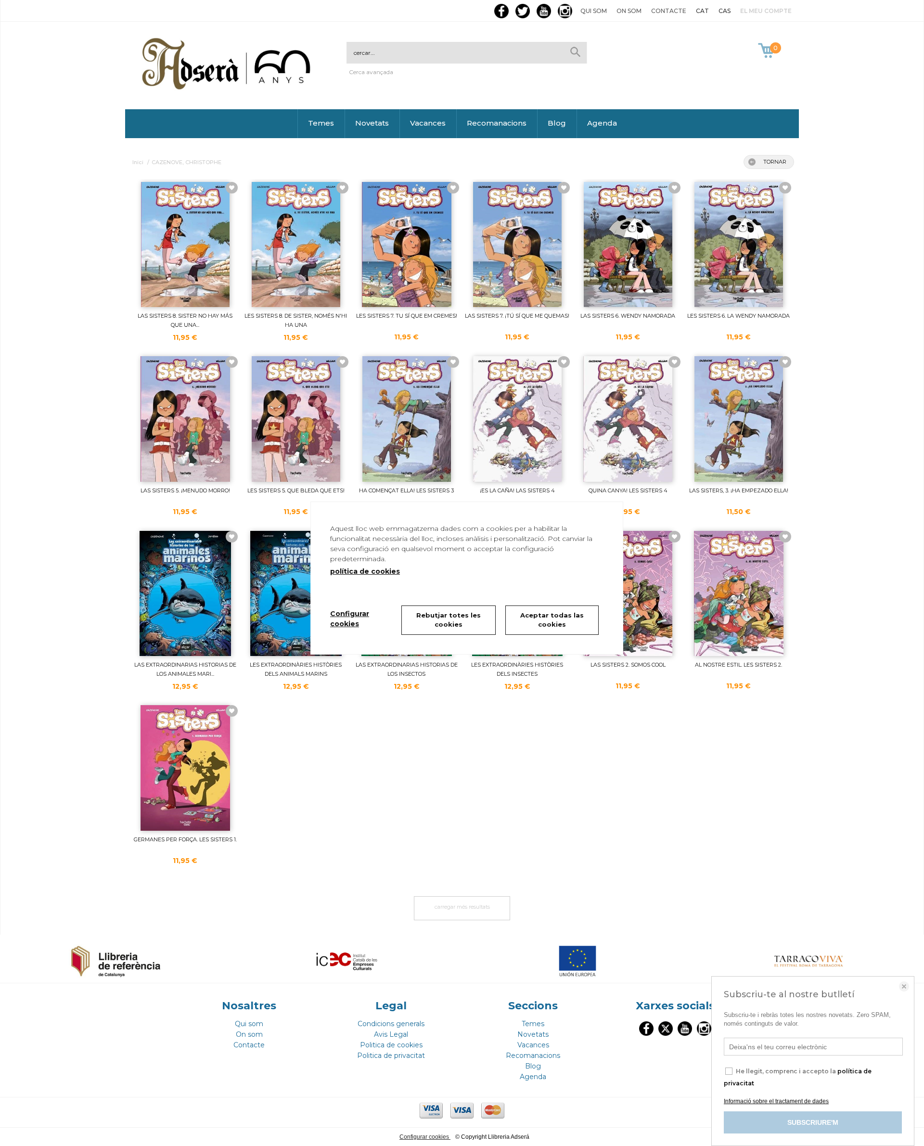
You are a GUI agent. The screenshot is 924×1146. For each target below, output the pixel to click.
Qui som (593, 10)
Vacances (428, 123)
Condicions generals (391, 1023)
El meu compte (766, 10)
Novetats (372, 123)
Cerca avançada (371, 72)
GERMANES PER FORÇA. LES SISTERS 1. (185, 839)
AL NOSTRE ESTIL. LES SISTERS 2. (738, 664)
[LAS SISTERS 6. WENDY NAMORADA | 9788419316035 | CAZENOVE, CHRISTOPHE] (628, 244)
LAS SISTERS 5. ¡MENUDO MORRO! (185, 490)
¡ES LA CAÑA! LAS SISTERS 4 (517, 490)
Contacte (668, 10)
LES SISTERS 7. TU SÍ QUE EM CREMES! (406, 315)
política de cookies (365, 571)
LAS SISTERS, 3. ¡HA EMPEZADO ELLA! (738, 490)
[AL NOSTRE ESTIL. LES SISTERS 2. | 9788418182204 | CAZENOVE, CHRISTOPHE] (738, 593)
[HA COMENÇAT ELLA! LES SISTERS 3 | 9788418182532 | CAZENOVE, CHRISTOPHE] (406, 418)
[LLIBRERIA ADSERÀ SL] (228, 87)
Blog (557, 123)
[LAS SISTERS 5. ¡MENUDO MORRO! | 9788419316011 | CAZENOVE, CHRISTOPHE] (185, 418)
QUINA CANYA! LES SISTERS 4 (628, 490)
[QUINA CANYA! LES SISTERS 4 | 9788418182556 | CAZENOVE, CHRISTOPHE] (628, 418)
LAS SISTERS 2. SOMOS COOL (628, 664)
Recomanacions (496, 123)
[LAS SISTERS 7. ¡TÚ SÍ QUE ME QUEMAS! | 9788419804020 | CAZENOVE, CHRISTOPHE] (517, 244)
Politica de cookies (391, 1045)
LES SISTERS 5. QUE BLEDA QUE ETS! (296, 490)
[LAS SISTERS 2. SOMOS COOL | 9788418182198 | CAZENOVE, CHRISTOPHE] (628, 593)
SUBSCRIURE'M (812, 1122)
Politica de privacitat (391, 1055)
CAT (702, 10)
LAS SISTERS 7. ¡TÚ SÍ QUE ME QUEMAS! (517, 315)
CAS (725, 10)
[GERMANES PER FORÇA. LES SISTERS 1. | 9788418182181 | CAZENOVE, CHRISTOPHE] (185, 767)
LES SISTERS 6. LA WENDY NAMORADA (738, 315)
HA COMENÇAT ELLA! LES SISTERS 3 (406, 490)
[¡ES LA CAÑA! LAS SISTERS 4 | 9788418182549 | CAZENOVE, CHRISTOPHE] (517, 418)
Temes (321, 123)
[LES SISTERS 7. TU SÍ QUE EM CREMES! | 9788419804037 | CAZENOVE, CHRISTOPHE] (406, 244)
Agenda (602, 123)
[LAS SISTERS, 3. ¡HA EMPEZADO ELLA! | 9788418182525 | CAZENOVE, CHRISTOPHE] (738, 418)
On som (629, 10)
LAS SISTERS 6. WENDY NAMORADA (627, 315)
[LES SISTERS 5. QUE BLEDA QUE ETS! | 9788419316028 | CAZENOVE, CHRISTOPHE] (296, 418)
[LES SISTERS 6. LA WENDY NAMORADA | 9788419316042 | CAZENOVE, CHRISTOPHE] (738, 244)
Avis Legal (391, 1034)
